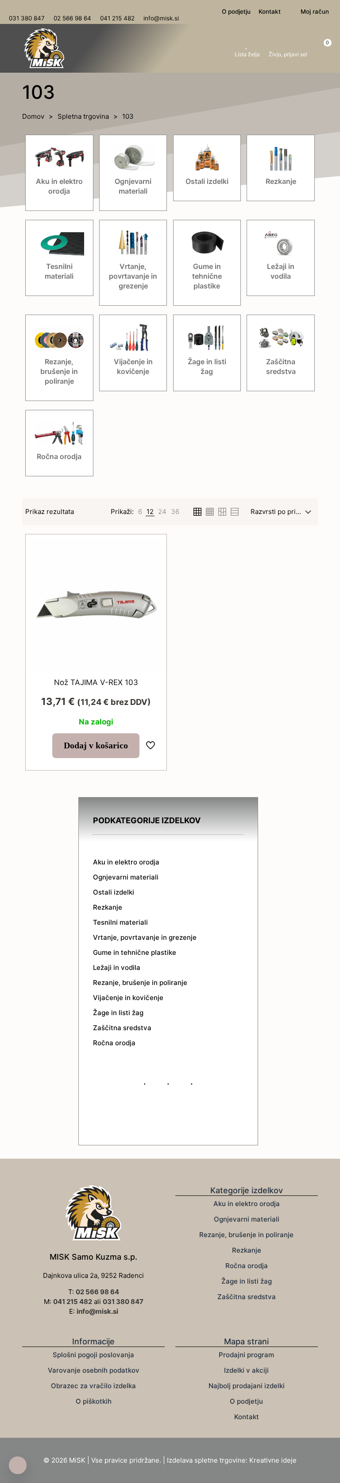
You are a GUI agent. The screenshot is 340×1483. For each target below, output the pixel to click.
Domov (33, 116)
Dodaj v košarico (96, 745)
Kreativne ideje (273, 1460)
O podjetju (246, 1401)
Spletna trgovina (83, 116)
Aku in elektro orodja (246, 1203)
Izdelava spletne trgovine (206, 1460)
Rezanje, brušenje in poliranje (246, 1234)
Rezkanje (246, 1250)
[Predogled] (150, 608)
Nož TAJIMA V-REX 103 (96, 682)
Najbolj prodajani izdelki (247, 1386)
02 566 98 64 (97, 1292)
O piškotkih (94, 1401)
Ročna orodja (246, 1265)
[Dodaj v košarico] (150, 551)
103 (128, 116)
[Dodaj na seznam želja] (150, 589)
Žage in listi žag (246, 1281)
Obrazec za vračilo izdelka (93, 1386)
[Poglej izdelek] (150, 570)
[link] (140, 512)
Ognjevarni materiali (246, 1219)
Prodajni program (246, 1355)
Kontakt (246, 1417)
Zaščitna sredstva (246, 1296)
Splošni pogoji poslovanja (93, 1355)
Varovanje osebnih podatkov (93, 1370)
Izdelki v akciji (246, 1370)
